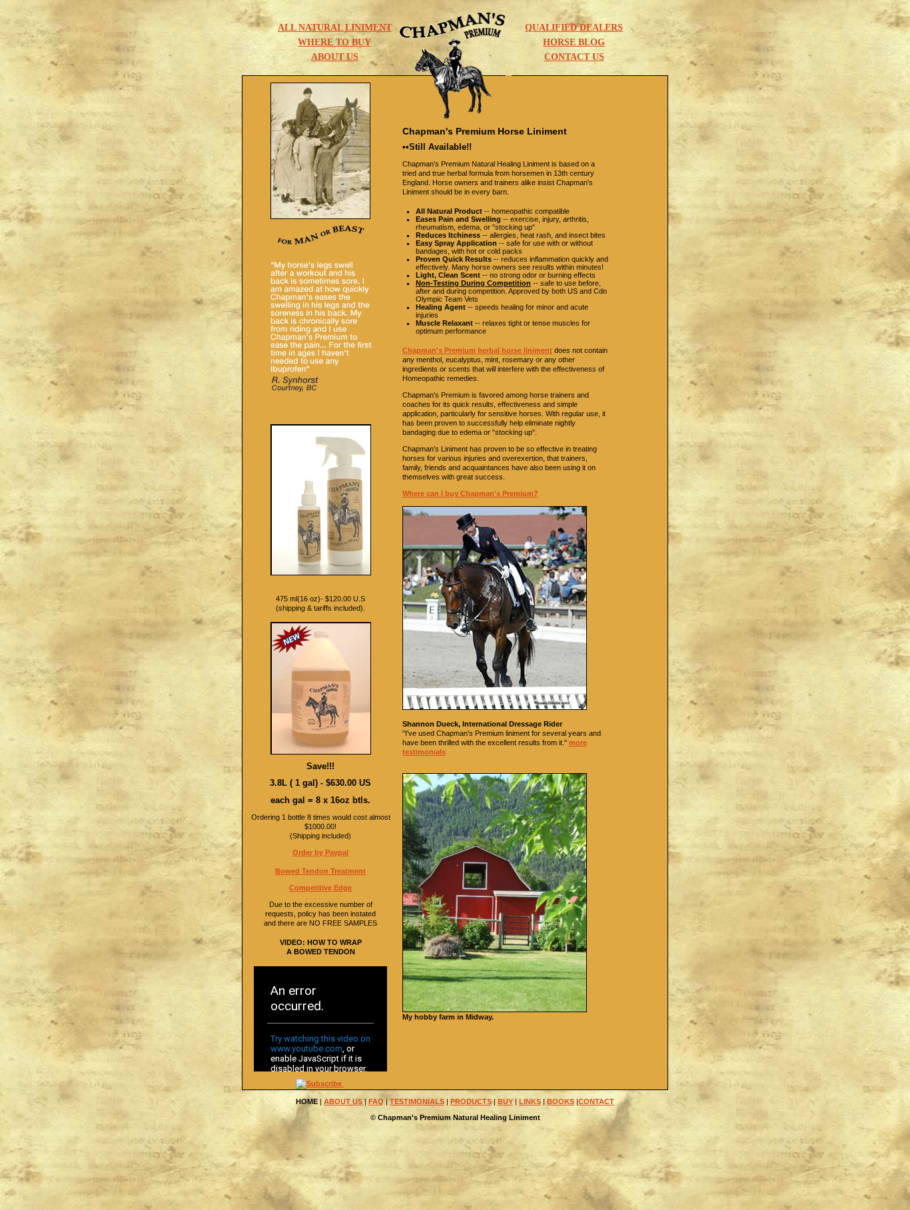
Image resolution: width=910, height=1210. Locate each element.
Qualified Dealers (574, 27)
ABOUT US (343, 1101)
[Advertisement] (455, 1175)
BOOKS (560, 1101)
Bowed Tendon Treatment (320, 871)
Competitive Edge (320, 888)
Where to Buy (334, 42)
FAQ (376, 1101)
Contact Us (574, 56)
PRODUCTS (471, 1101)
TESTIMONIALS (417, 1101)
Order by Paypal (320, 852)
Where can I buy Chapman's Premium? (470, 493)
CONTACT (596, 1101)
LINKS (530, 1101)
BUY (505, 1101)
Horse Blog (574, 42)
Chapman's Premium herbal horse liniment (477, 350)
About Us (334, 56)
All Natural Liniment (335, 27)
